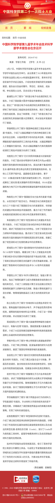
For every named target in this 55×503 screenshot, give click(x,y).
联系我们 (34, 488)
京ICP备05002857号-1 (10, 495)
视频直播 (46, 28)
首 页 (9, 28)
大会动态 (22, 38)
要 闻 (27, 28)
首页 (15, 38)
